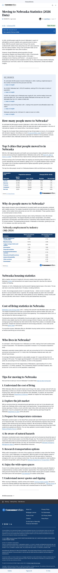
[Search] (53, 5)
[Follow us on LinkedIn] (11, 524)
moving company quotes (41, 482)
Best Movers (21, 501)
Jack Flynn (47, 19)
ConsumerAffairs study (34, 133)
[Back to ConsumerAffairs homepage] (3, 501)
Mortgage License (31, 512)
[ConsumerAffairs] (8, 5)
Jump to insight (9, 84)
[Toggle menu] (56, 5)
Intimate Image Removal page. (33, 563)
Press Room (44, 518)
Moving (7, 501)
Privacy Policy (45, 509)
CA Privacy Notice (46, 515)
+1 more (52, 19)
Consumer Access (12, 538)
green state (11, 325)
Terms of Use (29, 515)
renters (10, 281)
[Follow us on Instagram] (5, 524)
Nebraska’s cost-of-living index (10, 310)
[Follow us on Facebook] (2, 524)
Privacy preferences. (29, 1)
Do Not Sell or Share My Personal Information (33, 522)
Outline (10, 570)
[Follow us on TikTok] (7, 524)
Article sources (7, 495)
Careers (28, 518)
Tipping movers (50, 483)
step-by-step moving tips (44, 381)
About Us (28, 509)
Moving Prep (13, 501)
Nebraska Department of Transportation (39, 460)
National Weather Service (9, 429)
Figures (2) (29, 570)
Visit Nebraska (26, 473)
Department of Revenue (21, 394)
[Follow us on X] (9, 524)
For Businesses (45, 512)
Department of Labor (13, 411)
